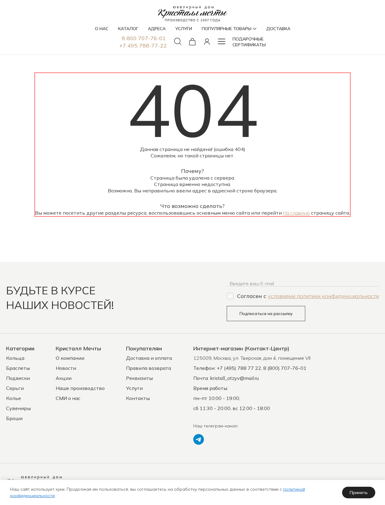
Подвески (18, 378)
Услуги (134, 388)
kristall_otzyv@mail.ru (234, 378)
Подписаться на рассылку (266, 313)
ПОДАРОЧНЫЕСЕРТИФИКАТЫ (249, 41)
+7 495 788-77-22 (143, 45)
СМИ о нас (68, 398)
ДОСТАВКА (278, 28)
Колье (13, 398)
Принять (359, 492)
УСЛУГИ (183, 28)
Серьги (15, 388)
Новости (66, 368)
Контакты (138, 398)
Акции (64, 378)
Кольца (15, 358)
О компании (70, 358)
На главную (296, 213)
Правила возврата (148, 368)
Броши (14, 418)
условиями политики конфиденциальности (323, 296)
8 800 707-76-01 (144, 38)
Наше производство (80, 388)
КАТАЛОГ (128, 28)
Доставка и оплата (149, 358)
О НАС (101, 28)
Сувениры (18, 408)
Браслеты (18, 368)
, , (251, 358)
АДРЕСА (157, 28)
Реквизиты (139, 378)
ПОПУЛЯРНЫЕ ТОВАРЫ (226, 28)
